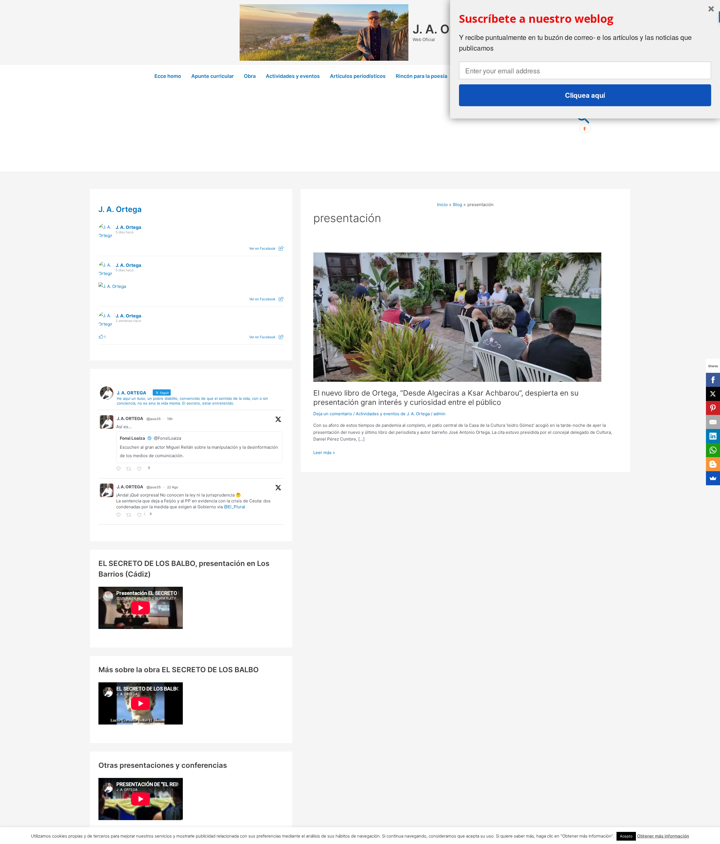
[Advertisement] (360, 129)
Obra (250, 76)
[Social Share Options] (281, 248)
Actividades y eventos (293, 76)
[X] (713, 394)
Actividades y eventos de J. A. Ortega (393, 413)
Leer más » (324, 453)
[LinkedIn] (713, 436)
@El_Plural (234, 506)
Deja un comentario (332, 413)
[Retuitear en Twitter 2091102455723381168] (130, 515)
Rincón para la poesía (421, 76)
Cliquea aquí (585, 95)
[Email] (713, 422)
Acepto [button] (626, 836)
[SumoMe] (713, 478)
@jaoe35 (154, 419)
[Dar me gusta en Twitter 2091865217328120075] (141, 469)
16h (170, 419)
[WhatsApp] (713, 450)
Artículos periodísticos (358, 76)
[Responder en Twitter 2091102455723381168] (120, 515)
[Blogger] (713, 464)
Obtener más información (663, 836)
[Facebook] (713, 380)
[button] (585, 18)
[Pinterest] (713, 408)
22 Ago (172, 487)
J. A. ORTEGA (130, 418)
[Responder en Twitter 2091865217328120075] (120, 469)
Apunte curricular (212, 76)
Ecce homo (167, 76)
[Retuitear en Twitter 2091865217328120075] (130, 469)
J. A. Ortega (447, 29)
